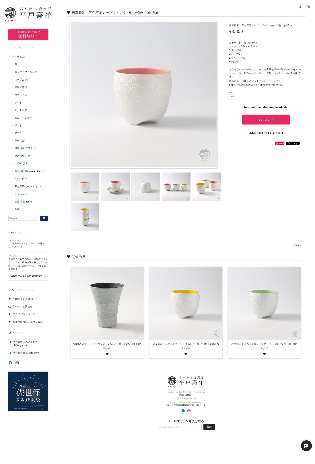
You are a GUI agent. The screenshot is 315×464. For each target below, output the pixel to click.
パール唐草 (21, 178)
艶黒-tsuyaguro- (24, 201)
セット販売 (21, 110)
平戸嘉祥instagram (181, 405)
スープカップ (22, 79)
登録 (209, 426)
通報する (298, 245)
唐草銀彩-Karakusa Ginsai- (30, 171)
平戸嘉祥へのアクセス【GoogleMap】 (25, 344)
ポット (18, 102)
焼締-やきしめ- (23, 155)
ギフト (18, 125)
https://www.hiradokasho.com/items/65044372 (256, 84)
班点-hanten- (22, 194)
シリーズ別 (18, 140)
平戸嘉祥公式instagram (26, 353)
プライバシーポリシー (25, 314)
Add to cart (266, 119)
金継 (17, 209)
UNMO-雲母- (22, 163)
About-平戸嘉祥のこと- (26, 299)
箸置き (18, 133)
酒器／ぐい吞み (23, 117)
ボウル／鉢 (21, 95)
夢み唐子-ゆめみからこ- (28, 186)
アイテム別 (18, 56)
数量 (231, 92)
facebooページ (198, 405)
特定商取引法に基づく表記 (28, 321)
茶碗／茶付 (21, 87)
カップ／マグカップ (26, 72)
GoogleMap (186, 395)
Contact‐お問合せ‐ (23, 306)
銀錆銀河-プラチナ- (25, 148)
